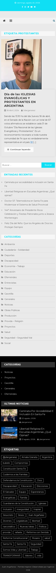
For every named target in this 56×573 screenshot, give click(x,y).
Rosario (36, 538)
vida (39, 555)
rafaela (18, 532)
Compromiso (21, 463)
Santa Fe (7, 544)
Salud (7, 332)
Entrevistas (10, 282)
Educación (9, 271)
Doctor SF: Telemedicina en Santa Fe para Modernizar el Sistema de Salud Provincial (26, 203)
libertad (36, 521)
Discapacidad (11, 260)
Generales (9, 299)
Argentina (47, 457)
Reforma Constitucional (15, 538)
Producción (10, 315)
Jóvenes (7, 521)
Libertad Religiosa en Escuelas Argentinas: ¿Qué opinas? (29, 193)
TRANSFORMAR (11, 555)
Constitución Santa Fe (14, 468)
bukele (6, 463)
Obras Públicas (12, 310)
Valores (28, 555)
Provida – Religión (13, 321)
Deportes (9, 255)
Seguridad (36, 544)
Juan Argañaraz (36, 515)
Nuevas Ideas (27, 526)
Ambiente (9, 244)
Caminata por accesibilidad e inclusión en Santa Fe (28, 184)
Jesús (21, 515)
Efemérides (10, 277)
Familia (23, 497)
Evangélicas (9, 497)
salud (47, 538)
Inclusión (7, 509)
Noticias (8, 304)
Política (42, 526)
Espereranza (37, 492)
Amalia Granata (29, 457)
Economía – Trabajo (14, 266)
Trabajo (34, 549)
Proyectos (9, 326)
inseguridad (23, 509)
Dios (39, 480)
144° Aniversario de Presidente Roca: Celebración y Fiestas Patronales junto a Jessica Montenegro (29, 214)
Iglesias (42, 503)
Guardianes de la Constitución (18, 503)
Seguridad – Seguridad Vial (18, 337)
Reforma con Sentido (37, 532)
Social (7, 343)
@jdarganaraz (10, 457)
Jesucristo (8, 515)
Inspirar (37, 509)
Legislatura (21, 521)
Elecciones (42, 486)
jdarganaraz (29, 110)
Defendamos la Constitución (18, 480)
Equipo (8, 288)
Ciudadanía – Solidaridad (16, 250)
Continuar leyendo (20, 149)
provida (6, 532)
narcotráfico (9, 526)
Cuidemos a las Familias (15, 474)
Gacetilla (8, 293)
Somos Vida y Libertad (14, 549)
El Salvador (8, 492)
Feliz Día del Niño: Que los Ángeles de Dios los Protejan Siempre (28, 225)
